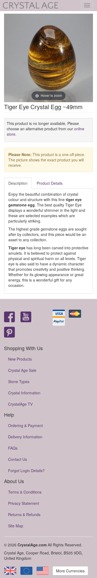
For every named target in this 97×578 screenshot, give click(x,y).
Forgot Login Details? (26, 470)
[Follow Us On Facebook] (9, 317)
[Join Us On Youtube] (25, 317)
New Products (20, 359)
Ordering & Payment (25, 425)
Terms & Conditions (24, 492)
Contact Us (17, 459)
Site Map (15, 525)
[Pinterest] (9, 332)
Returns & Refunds (24, 514)
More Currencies (70, 570)
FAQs (13, 448)
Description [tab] (17, 183)
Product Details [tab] (50, 183)
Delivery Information (25, 436)
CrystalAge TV (20, 404)
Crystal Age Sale (22, 370)
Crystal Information (24, 392)
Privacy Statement (23, 503)
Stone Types (18, 381)
